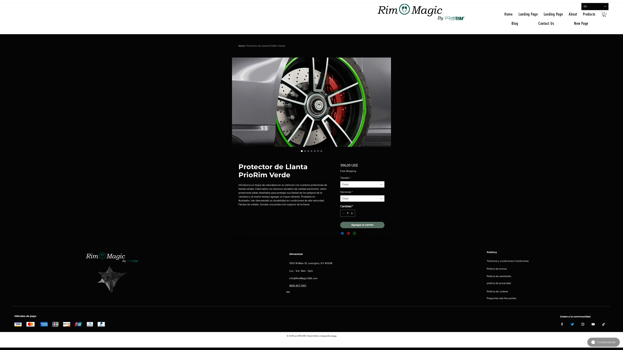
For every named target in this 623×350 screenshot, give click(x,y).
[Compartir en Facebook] (342, 233)
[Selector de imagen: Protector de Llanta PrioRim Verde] (311, 151)
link (288, 291)
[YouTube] (593, 324)
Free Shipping (348, 171)
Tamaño (345, 177)
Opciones (346, 192)
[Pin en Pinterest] (348, 233)
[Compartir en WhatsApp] (355, 233)
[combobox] (362, 184)
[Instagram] (583, 324)
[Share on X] (361, 233)
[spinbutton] (348, 213)
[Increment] (352, 213)
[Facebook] (562, 324)
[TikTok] (603, 324)
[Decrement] (343, 213)
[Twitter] (572, 324)
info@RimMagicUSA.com (303, 278)
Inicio (241, 45)
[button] (604, 14)
